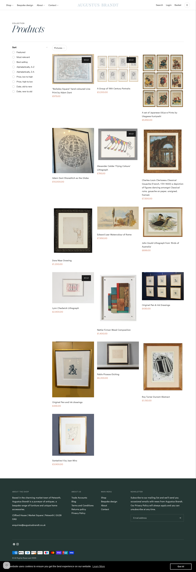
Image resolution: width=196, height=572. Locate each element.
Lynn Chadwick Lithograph (65, 308)
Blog (74, 501)
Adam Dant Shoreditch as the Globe (70, 178)
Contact (52, 5)
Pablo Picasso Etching (108, 374)
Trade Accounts (79, 497)
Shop (8, 5)
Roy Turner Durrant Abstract (156, 396)
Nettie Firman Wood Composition (114, 330)
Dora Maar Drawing (62, 260)
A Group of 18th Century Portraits (113, 88)
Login (169, 5)
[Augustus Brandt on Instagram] (17, 544)
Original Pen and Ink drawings (67, 402)
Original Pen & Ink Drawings (156, 305)
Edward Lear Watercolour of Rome (114, 234)
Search (159, 5)
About (40, 5)
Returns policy (79, 509)
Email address (140, 514)
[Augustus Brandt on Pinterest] (14, 544)
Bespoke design (25, 5)
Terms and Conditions (83, 505)
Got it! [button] (181, 566)
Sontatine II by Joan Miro (64, 460)
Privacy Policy (78, 513)
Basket (178, 5)
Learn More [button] (98, 566)
